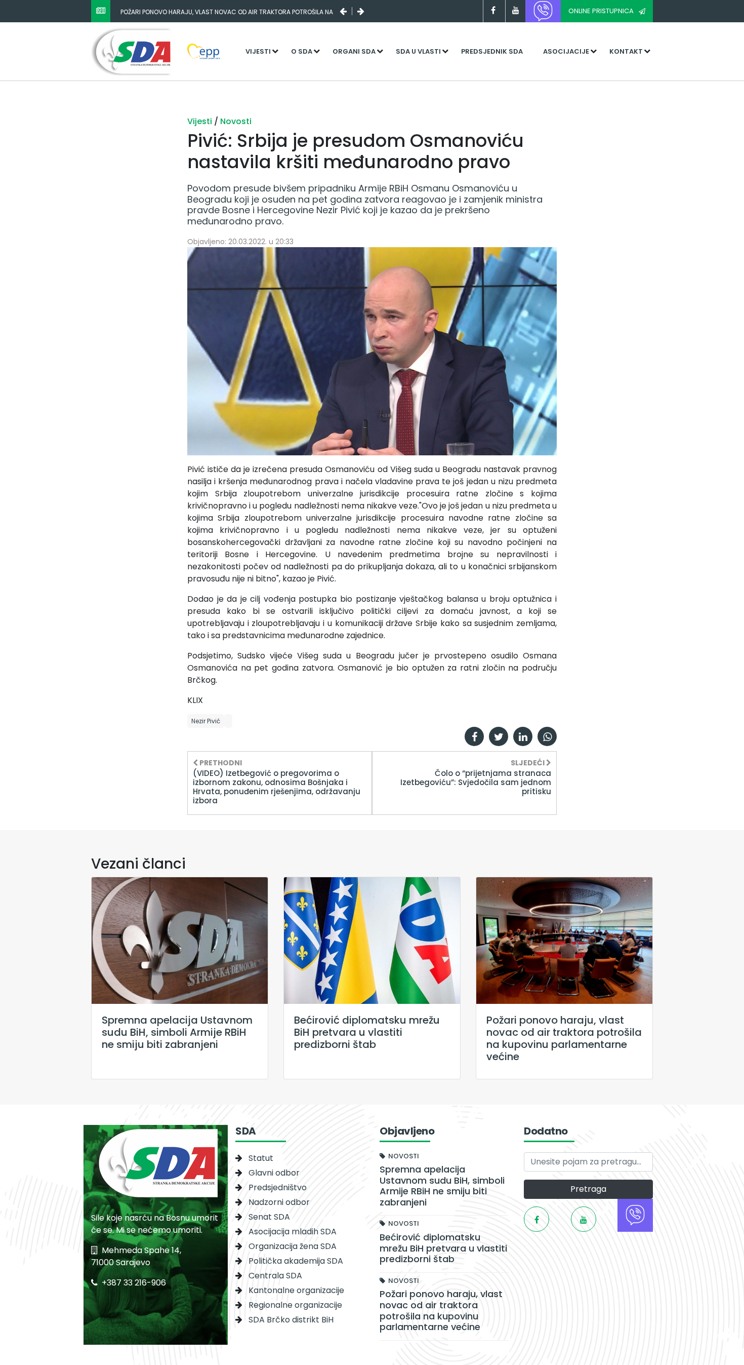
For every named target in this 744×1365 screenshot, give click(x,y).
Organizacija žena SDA (293, 1246)
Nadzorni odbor (279, 1202)
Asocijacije (566, 51)
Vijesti (258, 51)
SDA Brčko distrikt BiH (291, 1319)
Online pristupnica (601, 11)
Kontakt (626, 51)
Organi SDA (354, 51)
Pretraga (588, 1189)
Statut (261, 1158)
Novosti (236, 121)
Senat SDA (269, 1217)
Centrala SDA (275, 1275)
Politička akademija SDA (296, 1261)
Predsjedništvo (278, 1187)
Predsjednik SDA (492, 51)
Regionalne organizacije (295, 1305)
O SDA (301, 51)
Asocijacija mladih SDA (293, 1231)
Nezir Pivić (205, 721)
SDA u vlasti (418, 51)
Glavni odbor (274, 1173)
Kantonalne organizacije (296, 1290)
